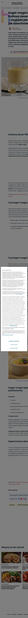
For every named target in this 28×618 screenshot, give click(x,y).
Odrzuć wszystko (14, 344)
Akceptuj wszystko (14, 348)
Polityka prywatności (13, 325)
